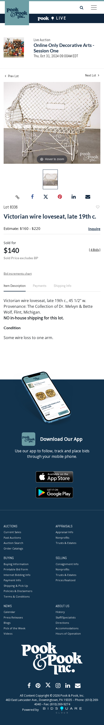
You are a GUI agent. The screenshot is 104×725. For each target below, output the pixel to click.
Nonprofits (62, 537)
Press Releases (13, 617)
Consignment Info (67, 564)
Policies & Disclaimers (18, 591)
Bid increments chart (18, 273)
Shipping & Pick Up (16, 585)
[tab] (15, 287)
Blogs (7, 622)
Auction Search (13, 543)
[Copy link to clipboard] (18, 197)
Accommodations (67, 628)
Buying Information (16, 564)
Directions (62, 622)
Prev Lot (13, 76)
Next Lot (91, 75)
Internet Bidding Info (17, 575)
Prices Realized (65, 580)
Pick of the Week (14, 628)
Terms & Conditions (17, 596)
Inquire (94, 229)
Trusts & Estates (66, 543)
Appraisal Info (64, 532)
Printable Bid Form (16, 569)
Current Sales (12, 532)
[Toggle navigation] (93, 7)
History (60, 612)
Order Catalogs (13, 548)
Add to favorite (97, 207)
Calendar (9, 612)
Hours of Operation (68, 633)
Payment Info (12, 580)
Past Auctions (12, 537)
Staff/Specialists (65, 617)
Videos (8, 633)
